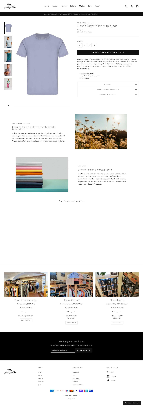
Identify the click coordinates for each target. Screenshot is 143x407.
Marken (82, 6)
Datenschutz (76, 378)
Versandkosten (88, 32)
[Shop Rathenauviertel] (26, 284)
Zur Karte (25, 320)
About (97, 6)
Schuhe (73, 6)
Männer (64, 6)
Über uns (40, 381)
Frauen (55, 6)
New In (46, 6)
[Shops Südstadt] (71, 284)
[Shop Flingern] (117, 284)
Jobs (39, 385)
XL (94, 45)
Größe (80, 41)
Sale (89, 6)
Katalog (40, 378)
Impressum (76, 372)
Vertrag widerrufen (132, 403)
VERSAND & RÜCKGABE (108, 94)
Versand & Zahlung (78, 385)
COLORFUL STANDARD (85, 22)
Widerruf (75, 381)
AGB (74, 375)
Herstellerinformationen (108, 89)
